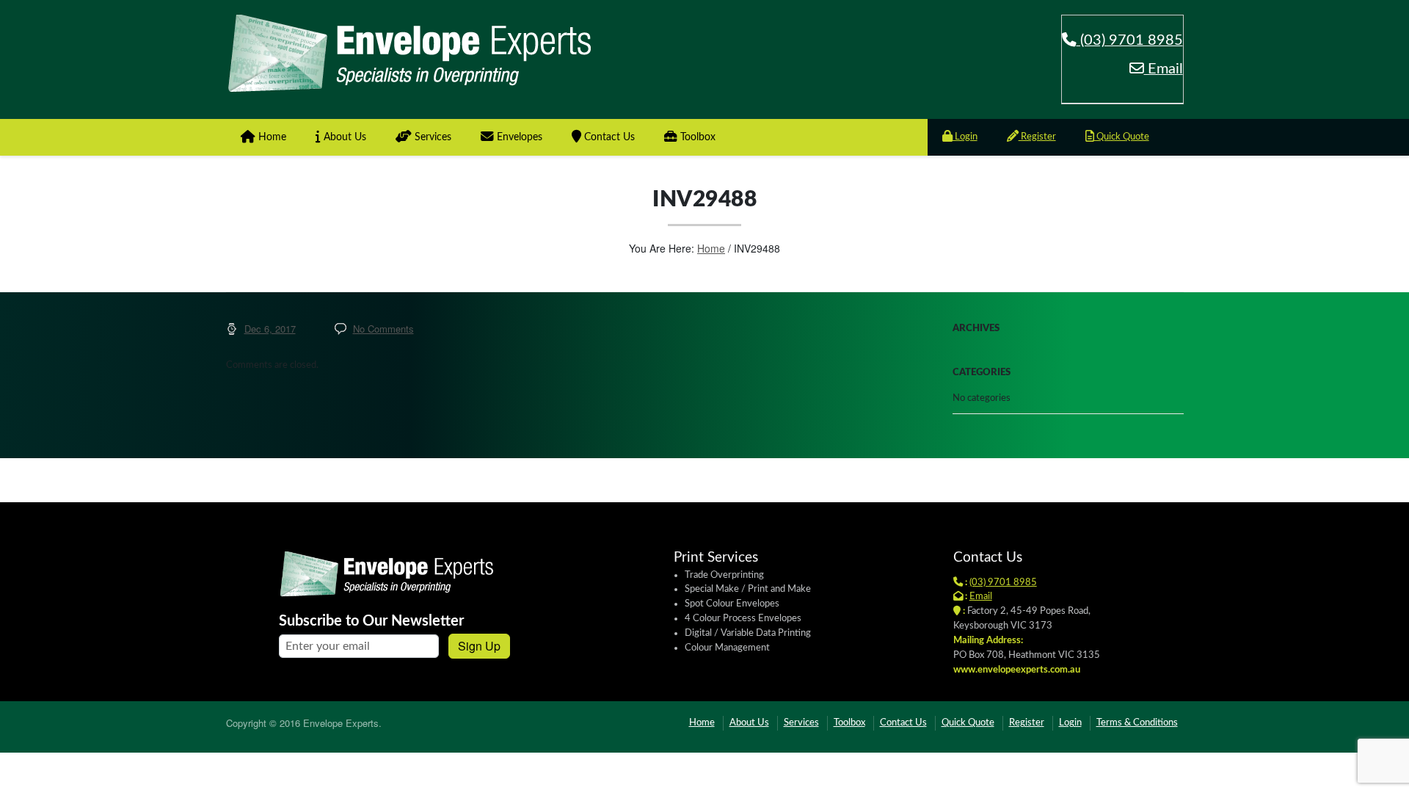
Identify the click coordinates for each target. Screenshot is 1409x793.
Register (1037, 137)
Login (965, 137)
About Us (343, 137)
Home (270, 137)
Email (1163, 69)
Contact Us (608, 137)
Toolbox (696, 137)
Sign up (479, 645)
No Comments (383, 329)
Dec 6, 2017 (270, 329)
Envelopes (518, 137)
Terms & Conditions (1137, 723)
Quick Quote (1121, 137)
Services (431, 137)
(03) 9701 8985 (1130, 40)
